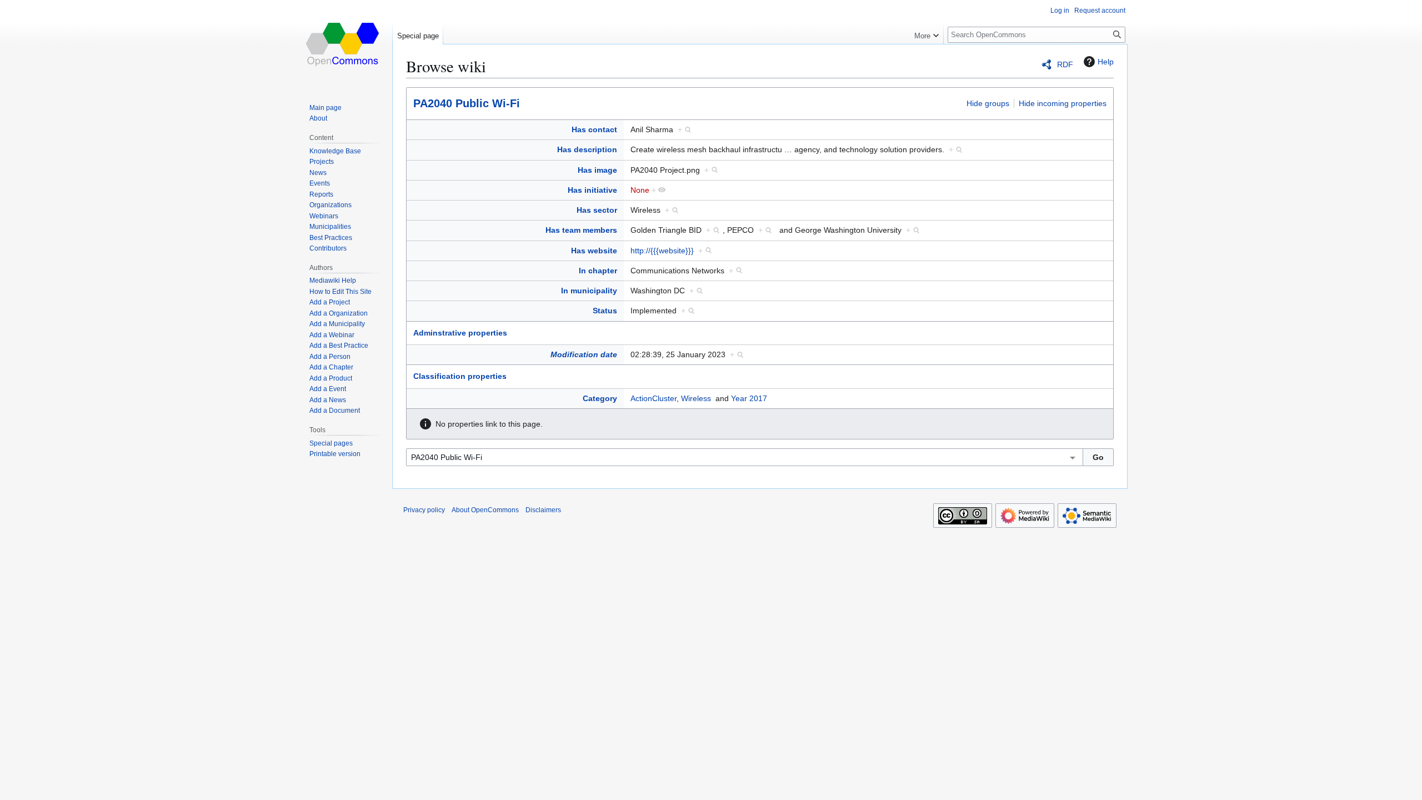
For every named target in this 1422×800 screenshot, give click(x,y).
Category (600, 398)
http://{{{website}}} (662, 250)
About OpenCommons (485, 510)
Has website (594, 250)
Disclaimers (543, 510)
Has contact (594, 129)
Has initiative (592, 190)
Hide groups (988, 103)
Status (605, 310)
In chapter (598, 270)
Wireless (696, 398)
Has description (587, 149)
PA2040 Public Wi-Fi (466, 103)
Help (1106, 61)
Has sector (597, 210)
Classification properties (460, 376)
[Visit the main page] (343, 44)
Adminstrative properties (460, 332)
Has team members (581, 230)
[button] (926, 33)
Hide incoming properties (1062, 103)
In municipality (589, 290)
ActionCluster (653, 398)
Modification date (583, 354)
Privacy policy (424, 510)
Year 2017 (749, 398)
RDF (1065, 64)
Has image (597, 170)
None (639, 190)
